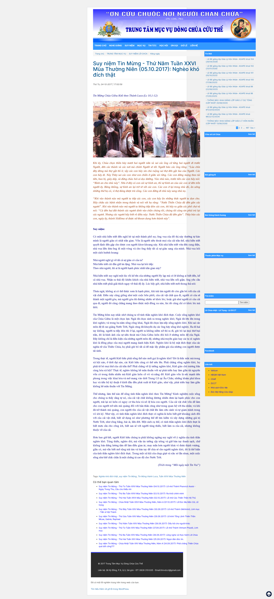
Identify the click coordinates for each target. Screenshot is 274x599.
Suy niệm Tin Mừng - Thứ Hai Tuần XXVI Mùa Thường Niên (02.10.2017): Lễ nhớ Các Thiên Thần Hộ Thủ (147, 498)
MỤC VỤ (141, 45)
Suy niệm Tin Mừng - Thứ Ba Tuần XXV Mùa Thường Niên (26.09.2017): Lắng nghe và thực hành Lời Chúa (148, 535)
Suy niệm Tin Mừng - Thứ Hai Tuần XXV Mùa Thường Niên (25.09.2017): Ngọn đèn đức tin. (141, 539)
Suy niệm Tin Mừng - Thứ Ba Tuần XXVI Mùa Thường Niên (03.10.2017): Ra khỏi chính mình (141, 493)
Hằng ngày (155, 54)
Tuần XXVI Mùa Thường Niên (172, 476)
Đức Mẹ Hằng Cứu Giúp (222, 392)
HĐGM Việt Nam (218, 375)
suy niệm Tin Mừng (128, 476)
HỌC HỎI (163, 45)
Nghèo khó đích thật (108, 476)
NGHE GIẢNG (115, 45)
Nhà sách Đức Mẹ (219, 387)
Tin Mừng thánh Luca (148, 476)
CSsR (213, 379)
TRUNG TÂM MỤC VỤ (116, 54)
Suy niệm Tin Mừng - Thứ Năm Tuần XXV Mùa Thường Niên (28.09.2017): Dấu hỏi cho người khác (144, 523)
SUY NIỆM (129, 45)
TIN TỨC (152, 45)
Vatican (214, 370)
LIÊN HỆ (194, 45)
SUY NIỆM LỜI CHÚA (138, 54)
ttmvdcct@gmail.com (171, 570)
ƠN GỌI (174, 45)
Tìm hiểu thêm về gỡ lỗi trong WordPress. (110, 589)
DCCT (213, 383)
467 (247, 128)
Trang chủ (100, 45)
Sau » (252, 128)
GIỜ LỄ (184, 45)
